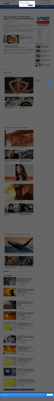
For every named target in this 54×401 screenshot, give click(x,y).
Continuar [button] (49, 394)
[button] (46, 394)
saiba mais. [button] (6, 395)
